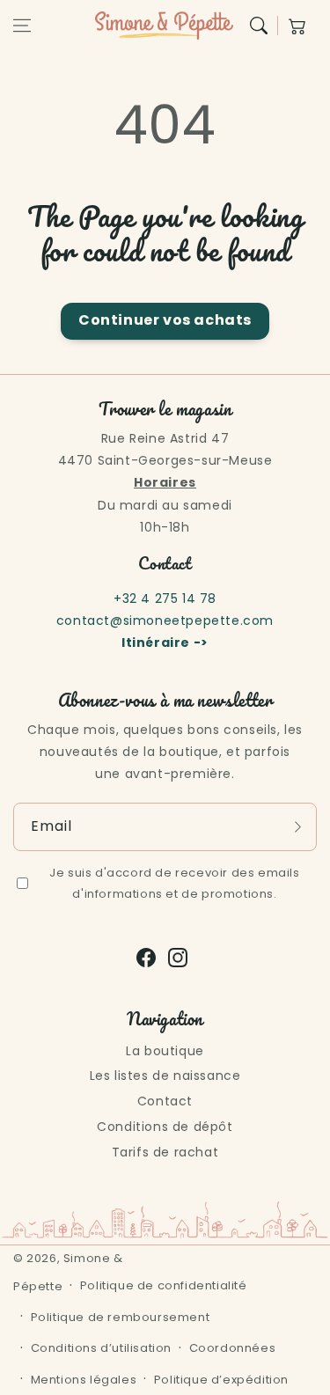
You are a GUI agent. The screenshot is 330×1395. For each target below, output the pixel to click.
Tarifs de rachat (165, 1152)
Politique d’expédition (221, 1379)
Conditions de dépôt (164, 1126)
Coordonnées (232, 1348)
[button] (22, 25)
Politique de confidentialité (163, 1285)
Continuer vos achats (165, 320)
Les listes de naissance (165, 1075)
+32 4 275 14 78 (165, 598)
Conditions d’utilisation (101, 1348)
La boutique (165, 1051)
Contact (165, 1101)
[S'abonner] (297, 826)
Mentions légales (84, 1379)
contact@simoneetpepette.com (165, 620)
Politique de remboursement (120, 1317)
